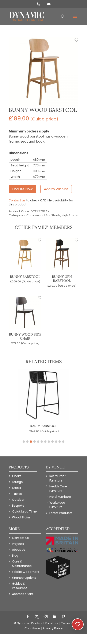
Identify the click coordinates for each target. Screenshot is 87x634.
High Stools (70, 215)
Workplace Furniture (57, 504)
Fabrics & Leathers (25, 572)
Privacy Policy (53, 628)
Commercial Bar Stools (43, 215)
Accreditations (23, 594)
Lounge (17, 482)
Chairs (16, 476)
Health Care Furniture (58, 488)
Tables (17, 494)
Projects (18, 544)
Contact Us (20, 538)
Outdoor (18, 500)
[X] (37, 616)
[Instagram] (46, 616)
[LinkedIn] (54, 616)
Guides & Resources (19, 585)
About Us (18, 550)
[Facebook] (28, 616)
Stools (16, 488)
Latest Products (60, 513)
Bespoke (18, 505)
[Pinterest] (63, 616)
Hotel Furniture (60, 497)
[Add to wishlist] (74, 42)
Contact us (17, 200)
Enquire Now (22, 189)
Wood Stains (21, 517)
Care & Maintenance (22, 563)
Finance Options (24, 578)
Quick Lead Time (24, 511)
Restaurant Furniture (57, 478)
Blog (15, 555)
